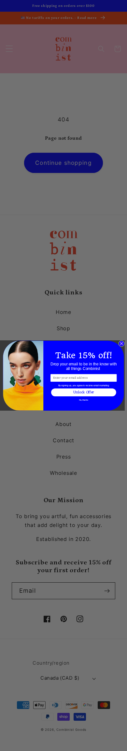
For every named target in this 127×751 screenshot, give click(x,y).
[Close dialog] (121, 343)
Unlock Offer (83, 392)
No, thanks (83, 400)
